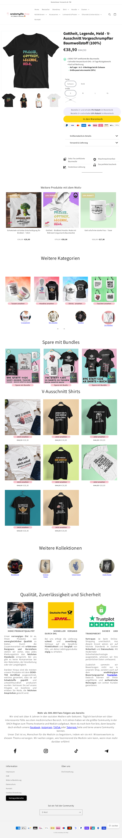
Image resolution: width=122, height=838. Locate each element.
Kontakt (9, 788)
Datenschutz (11, 784)
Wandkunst (15, 575)
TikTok (57, 727)
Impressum (10, 772)
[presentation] (8, 319)
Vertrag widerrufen (16, 798)
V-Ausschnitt (25, 323)
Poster (45, 577)
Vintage (45, 575)
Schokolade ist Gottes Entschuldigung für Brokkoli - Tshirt (23, 231)
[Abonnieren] (79, 812)
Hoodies (81, 323)
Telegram (72, 727)
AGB (7, 776)
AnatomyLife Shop (63, 832)
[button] (66, 9)
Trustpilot (112, 675)
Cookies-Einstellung (13, 793)
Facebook (35, 727)
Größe (67, 89)
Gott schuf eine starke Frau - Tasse (98, 230)
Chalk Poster (76, 575)
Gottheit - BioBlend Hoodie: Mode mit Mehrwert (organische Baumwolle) (61, 231)
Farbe (67, 79)
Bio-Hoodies (53, 323)
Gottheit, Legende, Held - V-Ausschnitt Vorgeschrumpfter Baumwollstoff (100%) (88, 38)
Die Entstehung (67, 772)
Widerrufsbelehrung (13, 780)
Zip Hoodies (108, 325)
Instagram (46, 727)
